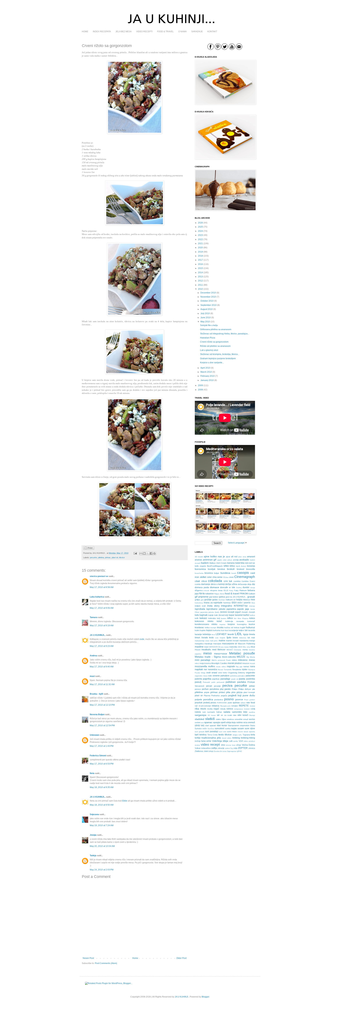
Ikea (253, 603)
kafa (197, 615)
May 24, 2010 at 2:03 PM (102, 869)
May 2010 (205, 321)
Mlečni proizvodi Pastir (221, 660)
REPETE (244, 705)
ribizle (203, 709)
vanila (235, 741)
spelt (223, 722)
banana (231, 563)
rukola (198, 712)
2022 (200, 239)
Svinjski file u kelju (209, 325)
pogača (224, 695)
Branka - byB (96, 694)
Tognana (246, 735)
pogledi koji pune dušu (241, 695)
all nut (234, 556)
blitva (232, 566)
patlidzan (231, 681)
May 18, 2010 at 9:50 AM (102, 805)
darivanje (205, 584)
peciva (227, 685)
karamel (239, 615)
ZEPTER (243, 748)
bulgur (216, 573)
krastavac (199, 627)
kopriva (222, 624)
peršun (205, 689)
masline (199, 646)
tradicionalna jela (211, 737)
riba (197, 708)
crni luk (228, 581)
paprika (207, 678)
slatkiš (210, 719)
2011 (200, 285)
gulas (215, 599)
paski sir (234, 679)
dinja (249, 584)
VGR (241, 741)
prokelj (206, 702)
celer (209, 577)
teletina (202, 734)
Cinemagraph (244, 577)
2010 (200, 289)
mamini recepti (232, 641)
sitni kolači (242, 715)
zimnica (251, 748)
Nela (92, 773)
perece (198, 689)
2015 (200, 268)
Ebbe (124, 801)
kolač (219, 621)
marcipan (217, 644)
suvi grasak (199, 732)
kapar (231, 615)
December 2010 (208, 293)
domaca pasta (202, 587)
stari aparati (210, 725)
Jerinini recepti (227, 612)
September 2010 (208, 305)
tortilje (198, 738)
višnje (238, 745)
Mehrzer (221, 649)
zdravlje (221, 748)
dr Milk (232, 587)
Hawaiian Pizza (207, 338)
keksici (203, 618)
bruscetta (250, 569)
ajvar (228, 557)
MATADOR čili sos (216, 647)
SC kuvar (212, 715)
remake (234, 706)
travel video (227, 738)
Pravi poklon (249, 700)
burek (233, 573)
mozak (252, 663)
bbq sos (244, 563)
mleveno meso (246, 659)
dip (253, 584)
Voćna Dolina (248, 745)
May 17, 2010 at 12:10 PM (102, 705)
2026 (200, 223)
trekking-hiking (248, 738)
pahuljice (241, 676)
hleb (253, 599)
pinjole (206, 692)
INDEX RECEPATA (102, 31)
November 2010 (208, 297)
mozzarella (201, 666)
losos (235, 637)
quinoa (236, 702)
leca (213, 634)
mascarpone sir (229, 643)
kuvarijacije (233, 630)
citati (197, 581)
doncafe (224, 587)
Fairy (231, 591)
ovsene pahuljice (221, 675)
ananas (198, 560)
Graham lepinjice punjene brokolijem (218, 358)
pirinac (108, 557)
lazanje (198, 634)
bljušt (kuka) (241, 566)
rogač (216, 709)
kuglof (242, 627)
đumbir (246, 587)
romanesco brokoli (242, 709)
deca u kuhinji (218, 584)
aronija (236, 560)
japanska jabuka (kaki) (209, 612)
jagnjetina (231, 609)
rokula (222, 709)
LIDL (238, 634)
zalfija (214, 748)
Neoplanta (236, 669)
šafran (219, 712)
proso (213, 702)
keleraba (212, 618)
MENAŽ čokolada (233, 650)
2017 (200, 260)
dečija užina (231, 584)
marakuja (208, 644)
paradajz (225, 678)
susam (240, 728)
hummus (227, 603)
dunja (252, 587)
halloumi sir (231, 600)
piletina (101, 557)
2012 (200, 280)
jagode (240, 609)
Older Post (181, 958)
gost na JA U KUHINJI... (236, 597)
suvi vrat (222, 732)
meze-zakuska (229, 657)
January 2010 (207, 380)
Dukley (239, 587)
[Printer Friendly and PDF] (88, 549)
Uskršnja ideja (220, 740)
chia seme (217, 577)
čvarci (252, 581)
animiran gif (209, 559)
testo (221, 734)
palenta (198, 679)
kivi (235, 618)
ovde (142, 639)
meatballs (206, 649)
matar (226, 647)
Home (135, 958)
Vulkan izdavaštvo (203, 748)
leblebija (207, 634)
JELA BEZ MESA (123, 31)
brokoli (230, 569)
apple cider (222, 560)
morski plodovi (235, 663)
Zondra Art (218, 751)
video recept (210, 744)
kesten (223, 618)
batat (237, 563)
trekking (236, 738)
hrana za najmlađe (213, 602)
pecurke (93, 557)
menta (245, 650)
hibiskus (246, 600)
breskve (221, 569)
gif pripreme (201, 596)
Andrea (93, 655)
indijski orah (200, 606)
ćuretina (245, 581)
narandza (212, 669)
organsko (250, 672)
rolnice (229, 709)
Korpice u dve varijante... (212, 362)
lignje (245, 634)
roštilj (253, 709)
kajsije (211, 615)
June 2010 (205, 317)
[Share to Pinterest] (154, 553)
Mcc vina (246, 647)
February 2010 (207, 376)
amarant (251, 556)
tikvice (122, 557)
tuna (203, 741)
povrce (239, 699)
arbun (229, 560)
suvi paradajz (211, 731)
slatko (218, 719)
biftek (226, 566)
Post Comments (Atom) (106, 963)
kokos (252, 618)
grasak (251, 596)
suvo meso (232, 731)
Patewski (206, 682)
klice (239, 618)
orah (208, 672)
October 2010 (207, 301)
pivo (233, 692)
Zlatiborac (199, 751)
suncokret (219, 728)
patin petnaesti (217, 682)
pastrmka (250, 679)
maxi (92, 676)
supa (234, 728)
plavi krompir (249, 692)
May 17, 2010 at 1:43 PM (102, 746)
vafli (230, 741)
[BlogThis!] (144, 553)
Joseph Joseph (248, 612)
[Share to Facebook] (151, 553)
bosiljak (211, 569)
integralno (226, 605)
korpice (231, 624)
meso (207, 653)
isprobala (200, 608)
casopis (243, 572)
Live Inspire (220, 638)
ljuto (229, 637)
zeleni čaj (229, 748)
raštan (243, 703)
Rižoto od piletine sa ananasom (215, 346)
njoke (244, 669)
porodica (208, 699)
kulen (197, 630)
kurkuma (216, 630)
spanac (208, 722)
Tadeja (93, 855)
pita (228, 692)
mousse (245, 663)
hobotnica (199, 603)
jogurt (238, 612)
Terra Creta (212, 735)
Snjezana (94, 814)
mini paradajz (202, 659)
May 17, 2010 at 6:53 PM (102, 764)
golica (222, 597)
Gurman (222, 600)
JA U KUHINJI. (182, 997)
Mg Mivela (250, 657)
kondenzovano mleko (206, 624)
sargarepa (200, 715)
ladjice (241, 630)
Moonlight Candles (219, 663)
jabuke (222, 609)
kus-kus (224, 630)
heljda (239, 599)
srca (245, 722)
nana (252, 666)
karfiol (246, 615)
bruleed (240, 569)
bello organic (200, 566)
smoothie (238, 719)
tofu (240, 735)
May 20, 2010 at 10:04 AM (102, 846)
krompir (213, 628)
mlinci (197, 663)
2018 (200, 256)
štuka (252, 725)
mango (252, 641)
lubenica (242, 638)
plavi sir (115, 557)
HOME (85, 31)
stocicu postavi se (99, 576)
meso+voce (220, 653)
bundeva (225, 572)
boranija (251, 566)
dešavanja (242, 584)
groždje (208, 599)
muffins (211, 666)
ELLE (226, 590)
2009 (200, 385)
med (214, 649)
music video (221, 667)
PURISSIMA (222, 703)
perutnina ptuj (216, 689)
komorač (251, 621)
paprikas (216, 679)
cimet (231, 577)
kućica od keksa (231, 627)
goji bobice (213, 597)
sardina (252, 712)
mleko (234, 660)
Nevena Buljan (97, 714)
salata (226, 711)
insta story (213, 605)
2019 (200, 252)
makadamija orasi (202, 641)
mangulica (199, 644)
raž (196, 706)
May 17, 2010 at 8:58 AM (102, 587)
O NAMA (182, 31)
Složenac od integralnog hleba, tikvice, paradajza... (224, 333)
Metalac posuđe (242, 653)
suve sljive (250, 728)
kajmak (204, 614)
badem (205, 562)
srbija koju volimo (234, 722)
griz (202, 600)
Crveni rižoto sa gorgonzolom (214, 342)
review (252, 706)
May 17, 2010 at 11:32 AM (102, 684)
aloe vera (242, 557)
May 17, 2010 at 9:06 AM (102, 608)
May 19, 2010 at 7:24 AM (102, 825)
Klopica (245, 618)
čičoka (225, 577)
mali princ (214, 641)
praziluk (198, 702)
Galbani (251, 594)
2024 (200, 231)
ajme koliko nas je (214, 556)
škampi (252, 715)
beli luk (252, 563)
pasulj (198, 681)
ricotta (209, 709)
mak (253, 638)
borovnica (200, 569)
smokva (230, 719)
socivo (252, 719)
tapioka (252, 732)
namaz (246, 666)
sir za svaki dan (228, 715)
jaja (247, 608)
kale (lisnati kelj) (221, 615)
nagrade (231, 666)
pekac (252, 686)
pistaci (222, 692)
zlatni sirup (208, 751)
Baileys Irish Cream (217, 563)
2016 (200, 264)
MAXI (240, 647)
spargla (216, 722)
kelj (218, 618)
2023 (200, 235)
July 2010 (205, 313)
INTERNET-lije (241, 606)
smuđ (245, 719)
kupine (203, 630)
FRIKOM (244, 593)
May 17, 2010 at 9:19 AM (102, 625)
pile (253, 689)
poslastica (218, 700)
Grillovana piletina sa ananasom (215, 329)
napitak (199, 669)
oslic (210, 676)
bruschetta (199, 573)
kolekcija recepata (234, 621)
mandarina (243, 641)
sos (202, 723)
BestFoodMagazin (215, 566)
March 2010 (206, 372)
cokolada (215, 581)
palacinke (250, 675)
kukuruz (250, 627)
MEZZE (241, 656)
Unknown (94, 735)
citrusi (204, 581)
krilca (207, 627)
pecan (209, 686)
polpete (198, 699)
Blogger (205, 997)
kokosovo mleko (204, 621)
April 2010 (205, 368)
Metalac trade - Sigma (208, 656)
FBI (200, 593)
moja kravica (205, 663)
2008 (200, 389)
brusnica (209, 573)
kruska (220, 627)
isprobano (211, 608)
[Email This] (141, 553)
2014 (200, 272)
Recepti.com (225, 706)
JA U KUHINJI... (98, 635)
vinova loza (230, 745)
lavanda (251, 630)
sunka (227, 728)
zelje (235, 748)
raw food (250, 702)
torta (253, 734)
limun (197, 637)
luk (249, 638)
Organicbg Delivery (236, 673)
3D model (199, 557)
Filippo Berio (219, 594)
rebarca (215, 706)
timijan (235, 735)
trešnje (198, 741)
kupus (209, 630)
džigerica (199, 590)
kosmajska (241, 624)
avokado (244, 559)
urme (208, 741)
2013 (200, 276)
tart (197, 734)
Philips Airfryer (244, 689)
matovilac (233, 647)
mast (206, 647)
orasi (214, 672)
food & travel (232, 593)
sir (218, 715)
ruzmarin (211, 712)
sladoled (199, 719)
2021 (200, 243)
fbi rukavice (208, 593)
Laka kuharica (97, 597)
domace (214, 587)
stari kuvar (222, 725)
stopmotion (244, 725)
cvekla (197, 584)
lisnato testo (208, 637)
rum (204, 712)
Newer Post (88, 958)
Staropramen (233, 725)
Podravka (215, 695)
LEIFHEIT (221, 634)
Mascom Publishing (246, 644)
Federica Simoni (98, 755)
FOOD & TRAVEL (165, 31)
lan (246, 630)
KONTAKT (212, 31)
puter (230, 703)
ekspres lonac (216, 590)
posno (229, 699)
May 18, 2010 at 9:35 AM (102, 787)
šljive (224, 719)
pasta (242, 678)
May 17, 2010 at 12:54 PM (102, 725)
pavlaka (241, 681)
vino (223, 745)
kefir (197, 618)
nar (205, 669)
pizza (239, 692)
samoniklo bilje (240, 712)
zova (224, 751)
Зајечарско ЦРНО (234, 751)
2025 (200, 227)
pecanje (217, 686)
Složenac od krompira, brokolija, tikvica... (219, 354)
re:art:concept (205, 706)
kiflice (230, 618)
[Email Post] (135, 553)
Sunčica (211, 729)
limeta (252, 634)
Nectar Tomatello (225, 670)
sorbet (197, 722)
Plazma (207, 695)
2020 (200, 247)
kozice (252, 624)
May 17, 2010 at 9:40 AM (102, 666)
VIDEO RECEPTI (144, 31)
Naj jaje (239, 667)
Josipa (93, 835)
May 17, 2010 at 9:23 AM (102, 646)
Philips (234, 689)
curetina (237, 581)
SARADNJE (197, 31)
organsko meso (201, 676)
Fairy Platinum (240, 590)
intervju (252, 606)
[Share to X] (147, 553)
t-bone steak (243, 732)
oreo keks (222, 673)
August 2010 (206, 309)
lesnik (231, 634)
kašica (252, 615)
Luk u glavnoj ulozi (209, 350)
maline (222, 640)
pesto (228, 689)
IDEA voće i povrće (241, 602)
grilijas (197, 600)
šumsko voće (201, 728)
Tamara (93, 617)
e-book (206, 591)
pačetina (233, 676)
